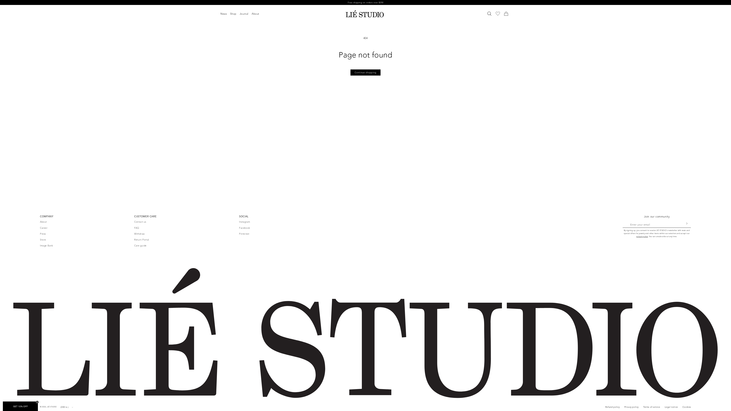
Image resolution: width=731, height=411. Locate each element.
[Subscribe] (686, 223)
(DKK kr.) (65, 407)
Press (43, 233)
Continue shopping (365, 72)
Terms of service (651, 407)
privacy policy (642, 236)
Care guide (140, 245)
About (43, 221)
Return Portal (141, 239)
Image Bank (46, 245)
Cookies (686, 407)
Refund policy (612, 407)
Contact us (140, 221)
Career (44, 227)
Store (43, 239)
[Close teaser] (37, 402)
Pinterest (244, 233)
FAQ (136, 227)
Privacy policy (631, 407)
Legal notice (671, 407)
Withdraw (139, 233)
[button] (225, 14)
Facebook (244, 227)
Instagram (244, 221)
